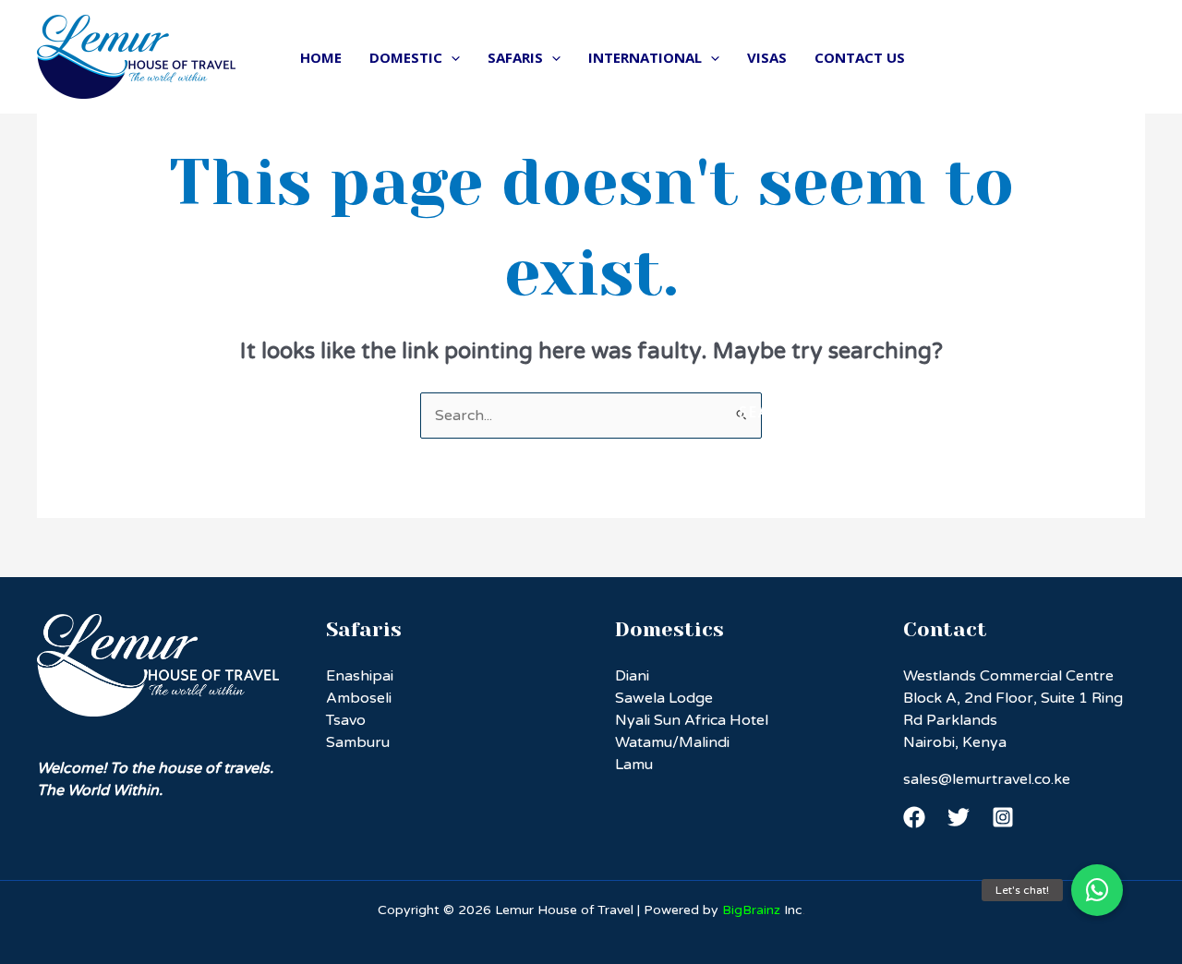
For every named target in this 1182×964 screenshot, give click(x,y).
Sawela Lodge (664, 698)
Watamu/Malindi (672, 742)
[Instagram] (1003, 817)
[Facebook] (914, 817)
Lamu (634, 764)
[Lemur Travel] (136, 56)
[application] (451, 57)
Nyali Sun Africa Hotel (691, 720)
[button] (1097, 890)
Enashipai (359, 676)
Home (321, 57)
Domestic (405, 57)
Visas (767, 57)
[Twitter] (958, 817)
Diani (632, 676)
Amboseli (359, 698)
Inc (762, 910)
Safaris (515, 57)
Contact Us (859, 57)
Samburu (358, 742)
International (645, 57)
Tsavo (346, 720)
